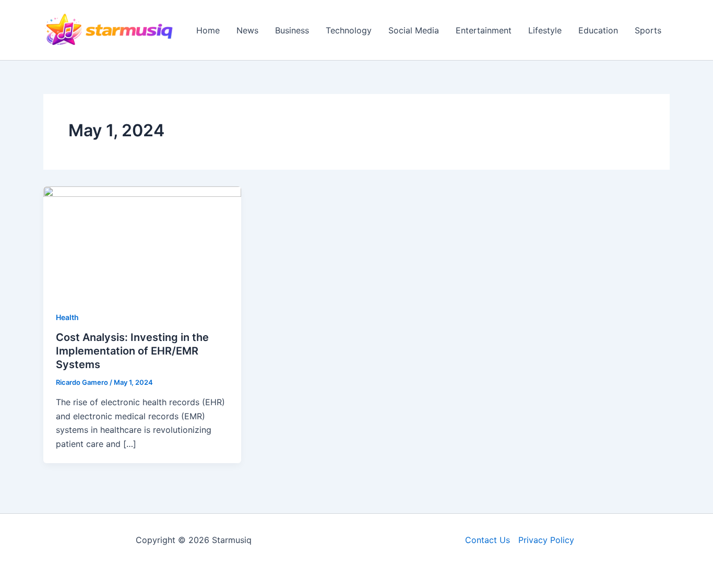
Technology (349, 30)
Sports (648, 30)
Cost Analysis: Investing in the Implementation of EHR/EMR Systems (132, 351)
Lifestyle (545, 30)
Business (292, 30)
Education (598, 30)
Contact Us (487, 540)
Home (208, 30)
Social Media (413, 30)
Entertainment (484, 30)
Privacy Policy (546, 540)
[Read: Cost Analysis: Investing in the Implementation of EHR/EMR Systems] (142, 241)
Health (67, 317)
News (247, 30)
